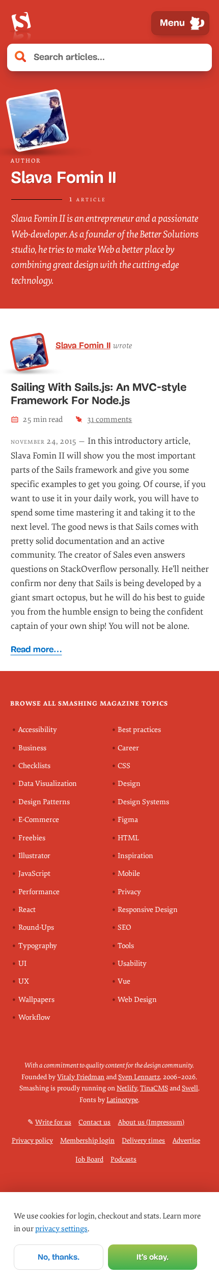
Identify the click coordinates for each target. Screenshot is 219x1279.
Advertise (186, 1140)
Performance (39, 892)
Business (32, 748)
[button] (198, 57)
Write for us (53, 1122)
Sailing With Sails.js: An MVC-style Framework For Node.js (98, 394)
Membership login (87, 1140)
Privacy (129, 892)
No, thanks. (58, 1257)
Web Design (137, 999)
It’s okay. (152, 1257)
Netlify (127, 1088)
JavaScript (34, 873)
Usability (132, 963)
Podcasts (123, 1159)
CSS (124, 766)
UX (23, 981)
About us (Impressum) (151, 1122)
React (27, 909)
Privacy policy (32, 1140)
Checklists (34, 766)
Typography (37, 945)
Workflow (34, 1017)
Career (128, 748)
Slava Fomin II (83, 345)
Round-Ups (36, 927)
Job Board (89, 1159)
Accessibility (37, 729)
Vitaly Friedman (80, 1077)
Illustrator (34, 855)
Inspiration (135, 855)
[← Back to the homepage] (21, 23)
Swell (190, 1088)
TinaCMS (154, 1088)
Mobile (129, 873)
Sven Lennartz (139, 1077)
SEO (124, 927)
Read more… (36, 649)
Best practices (139, 729)
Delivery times (143, 1140)
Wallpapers (36, 999)
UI (22, 963)
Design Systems (143, 802)
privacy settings (61, 1229)
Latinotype (122, 1099)
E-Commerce (38, 819)
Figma (128, 819)
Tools (126, 945)
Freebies (31, 838)
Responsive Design (148, 909)
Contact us (94, 1122)
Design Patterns (44, 802)
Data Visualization (47, 783)
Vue (124, 981)
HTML (128, 838)
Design (129, 783)
